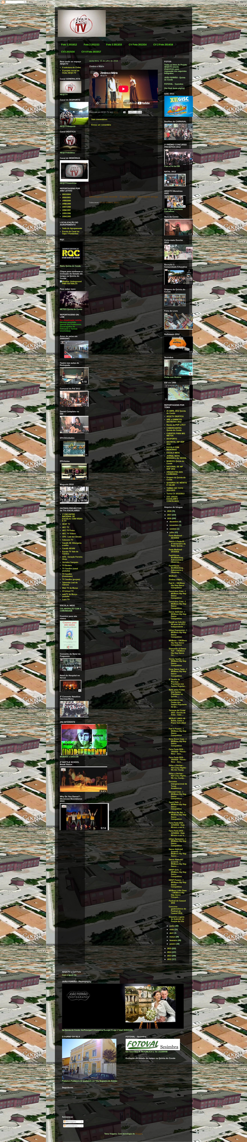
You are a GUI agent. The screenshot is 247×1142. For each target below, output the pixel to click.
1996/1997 (66, 210)
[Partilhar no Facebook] (137, 112)
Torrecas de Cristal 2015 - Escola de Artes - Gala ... (177, 712)
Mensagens (70, 1122)
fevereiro (174, 940)
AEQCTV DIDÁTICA (175, 416)
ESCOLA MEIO (173, 453)
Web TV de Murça (70, 588)
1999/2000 (66, 201)
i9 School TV (68, 591)
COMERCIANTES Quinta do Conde (174, 429)
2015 (169, 948)
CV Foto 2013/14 (138, 44)
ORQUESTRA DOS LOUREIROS (175, 473)
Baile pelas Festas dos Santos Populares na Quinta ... (177, 693)
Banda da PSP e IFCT (176, 425)
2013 (169, 956)
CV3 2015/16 (68, 52)
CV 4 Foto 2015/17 (91, 52)
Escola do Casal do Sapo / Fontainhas (70, 232)
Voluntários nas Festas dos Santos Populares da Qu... (178, 703)
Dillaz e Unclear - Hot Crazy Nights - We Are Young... (178, 776)
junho (172, 926)
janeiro (173, 944)
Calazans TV (67, 540)
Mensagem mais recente (103, 196)
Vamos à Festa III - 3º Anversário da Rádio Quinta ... (177, 543)
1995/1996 (66, 213)
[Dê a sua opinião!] (132, 112)
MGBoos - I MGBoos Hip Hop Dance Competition (178, 642)
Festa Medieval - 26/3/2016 (176, 537)
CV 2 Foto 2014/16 (163, 44)
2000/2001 (66, 197)
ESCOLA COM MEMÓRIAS (173, 448)
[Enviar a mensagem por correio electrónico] (124, 112)
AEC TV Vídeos (69, 534)
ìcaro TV (66, 599)
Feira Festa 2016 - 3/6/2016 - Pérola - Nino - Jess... (178, 751)
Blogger (138, 1134)
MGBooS (173, 576)
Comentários (71, 1126)
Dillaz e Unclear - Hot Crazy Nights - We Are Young (178, 767)
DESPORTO (172, 439)
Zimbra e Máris (175, 579)
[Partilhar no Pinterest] (140, 112)
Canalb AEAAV (68, 548)
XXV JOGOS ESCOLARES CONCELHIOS (173, 499)
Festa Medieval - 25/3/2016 (176, 551)
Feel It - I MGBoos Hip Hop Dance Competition (177, 585)
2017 (169, 515)
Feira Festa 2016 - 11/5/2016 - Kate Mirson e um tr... (177, 825)
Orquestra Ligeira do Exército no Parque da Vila (176, 919)
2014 (169, 952)
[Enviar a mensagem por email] (129, 112)
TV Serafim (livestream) (67, 575)
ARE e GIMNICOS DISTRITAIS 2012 (174, 420)
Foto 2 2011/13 (91, 44)
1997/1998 (66, 207)
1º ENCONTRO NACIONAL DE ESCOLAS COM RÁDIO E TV (72, 517)
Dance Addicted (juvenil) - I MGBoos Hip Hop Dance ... (177, 852)
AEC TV (65, 527)
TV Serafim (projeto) (71, 579)
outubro (173, 529)
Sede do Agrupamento (72, 228)
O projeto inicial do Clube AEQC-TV (70, 72)
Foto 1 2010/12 (69, 44)
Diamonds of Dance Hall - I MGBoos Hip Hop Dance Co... (177, 652)
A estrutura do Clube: (71, 67)
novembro (174, 525)
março (173, 937)
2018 (169, 511)
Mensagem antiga (147, 196)
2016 (169, 518)
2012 (169, 959)
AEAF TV (66, 524)
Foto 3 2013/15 (114, 44)
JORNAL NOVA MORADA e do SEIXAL (177, 457)
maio (172, 929)
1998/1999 (66, 204)
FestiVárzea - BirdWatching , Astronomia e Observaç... (176, 558)
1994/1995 (66, 216)
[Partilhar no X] (135, 112)
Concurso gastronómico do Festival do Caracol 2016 (177, 910)
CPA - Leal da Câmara (71, 537)
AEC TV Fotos (68, 530)
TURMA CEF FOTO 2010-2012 (175, 489)
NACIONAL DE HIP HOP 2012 (175, 468)
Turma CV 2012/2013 (175, 494)
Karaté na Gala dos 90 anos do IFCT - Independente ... (178, 624)
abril (172, 933)
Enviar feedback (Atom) (109, 202)
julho (172, 532)
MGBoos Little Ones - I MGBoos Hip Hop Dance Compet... (178, 893)
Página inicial (127, 196)
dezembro (174, 522)
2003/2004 (66, 194)
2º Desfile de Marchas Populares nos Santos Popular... (177, 682)
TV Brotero (67, 565)
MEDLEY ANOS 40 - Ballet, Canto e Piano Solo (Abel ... (177, 721)
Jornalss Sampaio (70, 562)
